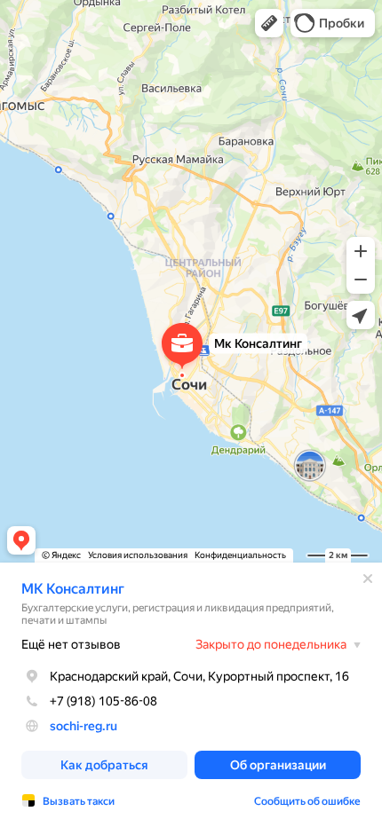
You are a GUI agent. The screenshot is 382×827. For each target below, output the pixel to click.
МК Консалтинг (72, 588)
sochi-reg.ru (83, 726)
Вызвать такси (79, 801)
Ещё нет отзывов (71, 644)
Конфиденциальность (240, 555)
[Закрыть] (368, 578)
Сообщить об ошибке (307, 801)
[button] (269, 23)
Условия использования (137, 555)
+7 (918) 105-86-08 (103, 701)
